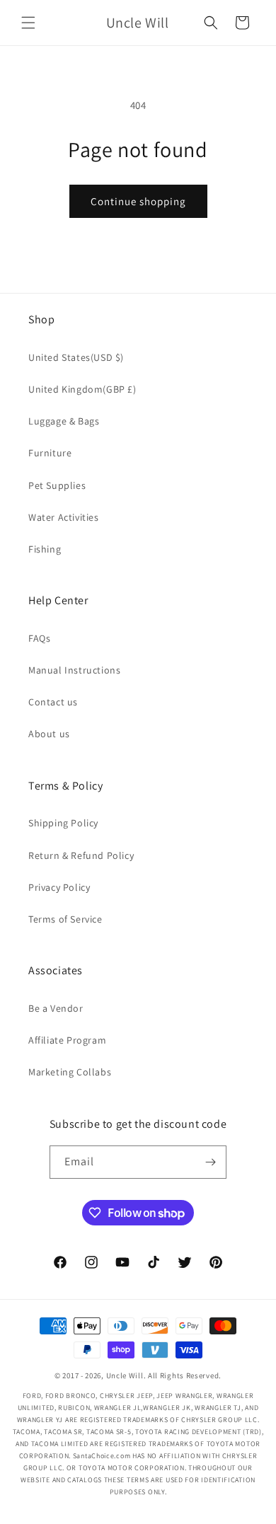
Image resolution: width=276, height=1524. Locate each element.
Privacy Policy (59, 887)
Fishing (44, 549)
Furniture (49, 452)
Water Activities (63, 517)
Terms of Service (65, 919)
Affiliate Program (67, 1040)
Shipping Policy (63, 822)
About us (49, 733)
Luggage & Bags (63, 421)
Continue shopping (138, 201)
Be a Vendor (56, 1008)
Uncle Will (125, 1375)
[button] (28, 22)
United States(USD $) (76, 357)
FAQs (39, 638)
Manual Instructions (74, 670)
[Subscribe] (210, 1162)
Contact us (53, 701)
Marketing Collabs (69, 1072)
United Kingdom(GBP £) (82, 389)
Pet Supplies (57, 485)
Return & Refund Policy (81, 855)
